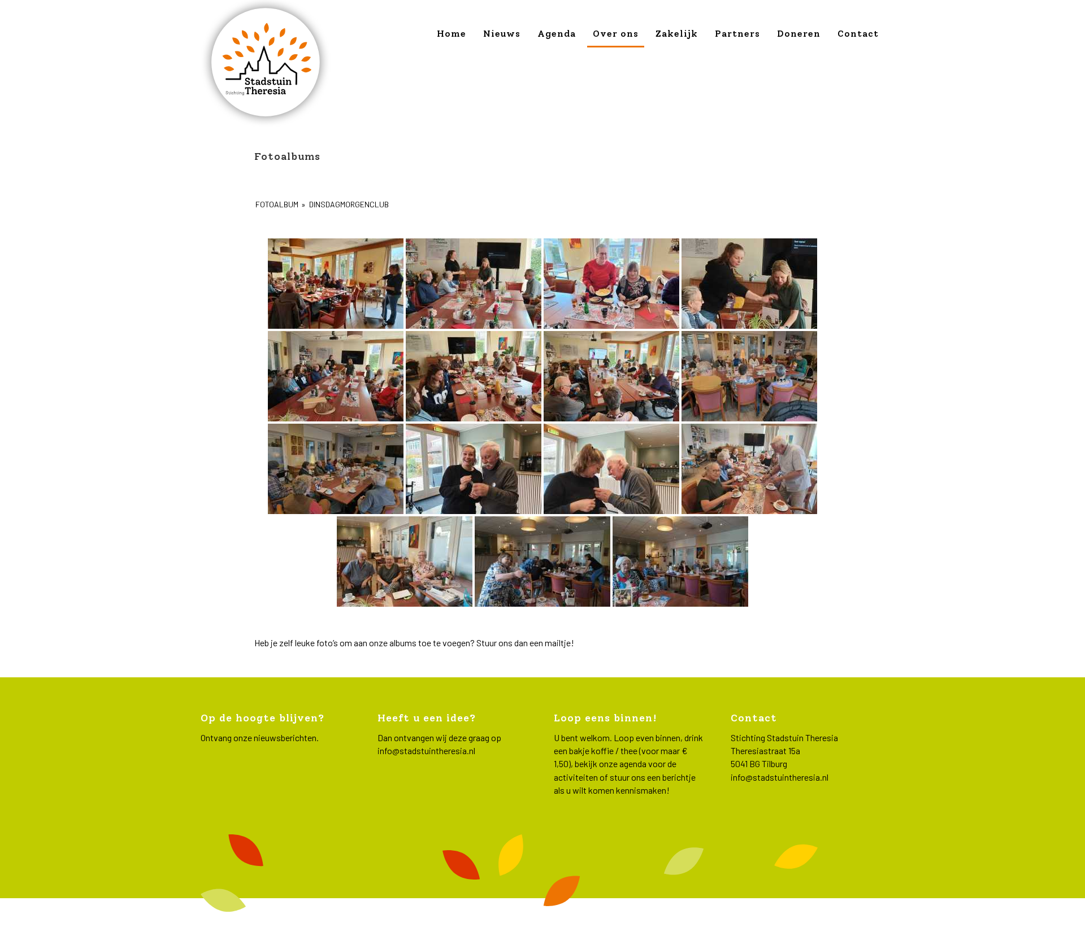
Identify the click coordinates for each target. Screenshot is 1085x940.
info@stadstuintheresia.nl (426, 750)
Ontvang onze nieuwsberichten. (260, 737)
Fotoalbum (276, 204)
